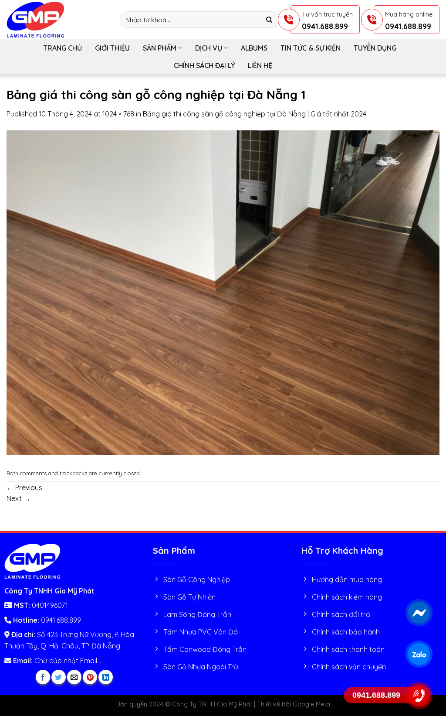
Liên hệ (260, 65)
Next (18, 498)
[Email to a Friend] (74, 677)
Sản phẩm (159, 48)
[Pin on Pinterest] (90, 677)
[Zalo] (419, 654)
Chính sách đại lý (204, 65)
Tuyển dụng (375, 48)
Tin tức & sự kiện (310, 48)
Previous (24, 487)
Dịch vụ (208, 48)
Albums (254, 48)
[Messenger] (419, 613)
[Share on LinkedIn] (105, 677)
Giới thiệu (112, 48)
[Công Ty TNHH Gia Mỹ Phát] (57, 19)
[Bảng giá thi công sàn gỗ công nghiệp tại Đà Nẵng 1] (223, 291)
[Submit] (269, 19)
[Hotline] (419, 695)
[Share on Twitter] (58, 677)
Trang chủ (62, 48)
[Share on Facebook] (43, 677)
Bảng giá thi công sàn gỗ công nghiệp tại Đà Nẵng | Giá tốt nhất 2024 (254, 113)
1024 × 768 (118, 113)
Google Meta (311, 704)
